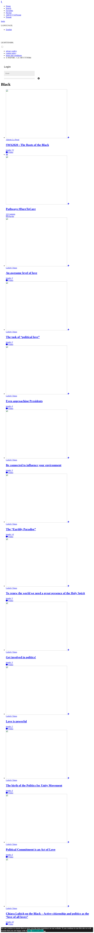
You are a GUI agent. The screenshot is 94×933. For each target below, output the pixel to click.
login (3, 21)
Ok (29, 931)
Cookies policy (37, 931)
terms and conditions (14, 55)
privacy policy (11, 51)
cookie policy (11, 53)
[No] (45, 931)
